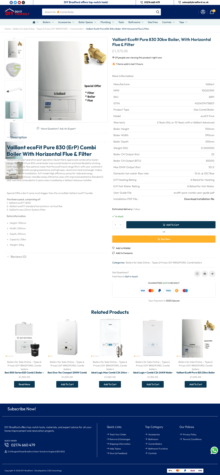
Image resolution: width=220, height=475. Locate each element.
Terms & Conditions (192, 439)
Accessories (154, 434)
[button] (203, 12)
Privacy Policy (190, 434)
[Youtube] (204, 273)
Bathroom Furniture (158, 448)
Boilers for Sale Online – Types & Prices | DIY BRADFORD (40, 28)
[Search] (158, 12)
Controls (152, 453)
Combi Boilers (155, 443)
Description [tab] (19, 137)
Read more (24, 384)
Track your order (118, 434)
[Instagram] (197, 273)
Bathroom (153, 439)
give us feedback (118, 453)
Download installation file (199, 199)
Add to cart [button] (81, 338)
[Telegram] (212, 273)
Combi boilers (77, 28)
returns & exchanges (120, 439)
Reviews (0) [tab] (18, 256)
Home (8, 28)
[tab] (56, 137)
